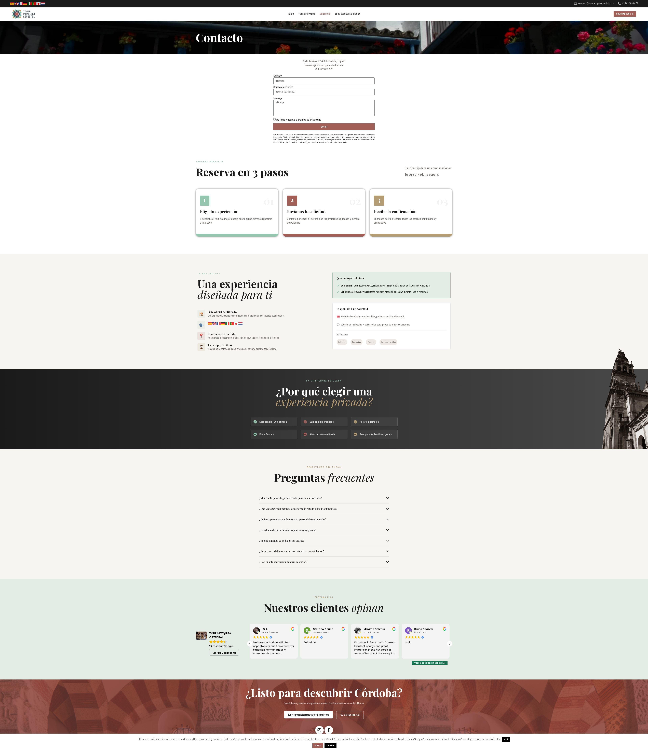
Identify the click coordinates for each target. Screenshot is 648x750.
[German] (25, 3)
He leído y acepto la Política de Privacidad (298, 119)
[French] (21, 3)
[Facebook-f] (329, 730)
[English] (17, 3)
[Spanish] (12, 3)
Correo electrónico (283, 87)
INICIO (291, 14)
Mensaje (277, 98)
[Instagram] (319, 730)
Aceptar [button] (317, 745)
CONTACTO (325, 14)
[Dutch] (43, 3)
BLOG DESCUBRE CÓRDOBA (347, 14)
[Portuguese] (34, 3)
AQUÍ (334, 739)
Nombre (277, 76)
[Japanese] (38, 3)
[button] (249, 643)
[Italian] (30, 3)
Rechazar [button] (330, 745)
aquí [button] (506, 739)
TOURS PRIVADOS (307, 14)
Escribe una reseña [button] (224, 652)
